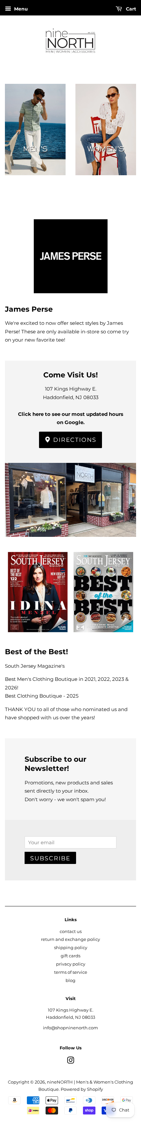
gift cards (70, 955)
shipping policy (70, 947)
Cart (130, 9)
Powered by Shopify (82, 1089)
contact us (71, 931)
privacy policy (70, 964)
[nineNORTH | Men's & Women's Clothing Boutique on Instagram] (70, 1061)
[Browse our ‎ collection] (35, 140)
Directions (74, 439)
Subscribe (50, 858)
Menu (20, 9)
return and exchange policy (70, 939)
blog (70, 980)
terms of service (70, 972)
